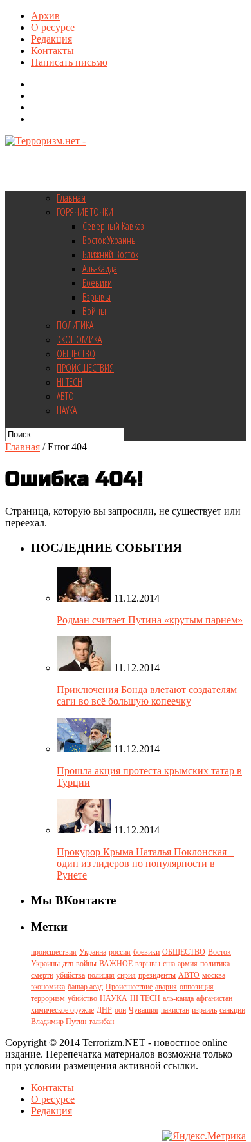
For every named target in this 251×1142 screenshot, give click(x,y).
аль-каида (178, 998)
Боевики (97, 283)
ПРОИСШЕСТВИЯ (85, 368)
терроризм (48, 998)
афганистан (214, 998)
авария (166, 986)
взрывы (147, 963)
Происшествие (129, 986)
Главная (71, 198)
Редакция (51, 38)
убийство (82, 998)
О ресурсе (53, 27)
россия (120, 951)
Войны (94, 311)
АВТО (65, 396)
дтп (67, 963)
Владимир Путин (58, 1021)
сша (169, 963)
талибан (101, 1021)
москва (213, 975)
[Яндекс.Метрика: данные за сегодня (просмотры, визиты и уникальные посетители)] (204, 1136)
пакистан (175, 1009)
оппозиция (197, 986)
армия (188, 963)
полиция (101, 975)
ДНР (104, 1009)
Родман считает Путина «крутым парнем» (150, 619)
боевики (146, 951)
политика (215, 963)
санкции (232, 1009)
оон (120, 1009)
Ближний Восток (110, 254)
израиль (204, 1009)
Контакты (52, 50)
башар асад (85, 986)
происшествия (54, 951)
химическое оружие (62, 1009)
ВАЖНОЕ (116, 963)
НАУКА (67, 410)
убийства (70, 975)
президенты (157, 975)
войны (86, 963)
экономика (48, 986)
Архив (45, 15)
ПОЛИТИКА (75, 325)
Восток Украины (109, 240)
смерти (42, 975)
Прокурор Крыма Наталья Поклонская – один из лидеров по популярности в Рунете (145, 863)
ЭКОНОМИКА (79, 339)
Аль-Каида (99, 269)
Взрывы (96, 297)
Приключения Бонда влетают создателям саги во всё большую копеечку (147, 695)
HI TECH (69, 382)
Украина (92, 951)
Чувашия (143, 1009)
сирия (126, 975)
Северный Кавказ (113, 226)
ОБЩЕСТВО (76, 354)
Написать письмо (69, 62)
